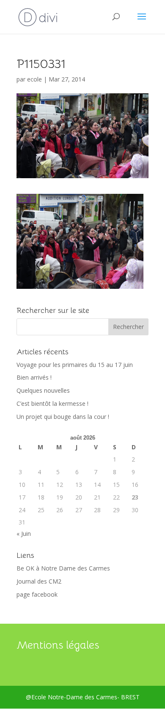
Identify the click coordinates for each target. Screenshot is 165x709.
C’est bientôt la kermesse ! (52, 403)
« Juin (23, 534)
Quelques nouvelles (43, 390)
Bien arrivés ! (34, 377)
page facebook (37, 594)
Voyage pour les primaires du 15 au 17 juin (74, 365)
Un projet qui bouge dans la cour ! (62, 417)
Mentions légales (57, 645)
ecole (34, 79)
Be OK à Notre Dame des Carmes (63, 568)
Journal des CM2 (38, 581)
